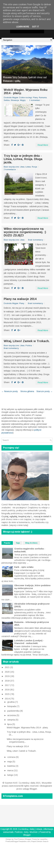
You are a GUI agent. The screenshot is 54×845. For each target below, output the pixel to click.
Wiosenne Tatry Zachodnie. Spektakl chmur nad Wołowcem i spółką (25, 79)
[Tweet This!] (15, 145)
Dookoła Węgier (11, 97)
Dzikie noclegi (25, 97)
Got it (35, 26)
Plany (35, 97)
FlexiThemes (19, 839)
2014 (7, 698)
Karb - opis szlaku (23, 567)
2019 (7, 676)
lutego (10, 775)
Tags (18, 543)
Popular (7, 543)
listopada (12, 706)
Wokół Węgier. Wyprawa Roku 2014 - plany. (25, 91)
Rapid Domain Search (39, 841)
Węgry (23, 100)
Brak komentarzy (35, 240)
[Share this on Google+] (19, 145)
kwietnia (11, 766)
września (11, 715)
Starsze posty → (44, 391)
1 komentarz (34, 100)
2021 (7, 667)
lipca (9, 724)
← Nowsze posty (10, 391)
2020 (7, 672)
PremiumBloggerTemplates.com (18, 841)
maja (9, 761)
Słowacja (15, 100)
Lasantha (43, 839)
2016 (7, 689)
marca (10, 770)
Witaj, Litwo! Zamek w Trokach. (27, 341)
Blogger (33, 789)
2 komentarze (10, 169)
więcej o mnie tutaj (18, 525)
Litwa (22, 167)
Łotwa (28, 167)
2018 (7, 681)
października (13, 711)
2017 (7, 685)
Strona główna (27, 391)
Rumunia (43, 97)
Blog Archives (31, 543)
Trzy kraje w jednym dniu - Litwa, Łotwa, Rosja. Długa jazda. (23, 159)
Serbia (7, 100)
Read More (43, 145)
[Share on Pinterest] (22, 145)
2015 (7, 694)
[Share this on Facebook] (12, 145)
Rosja (34, 167)
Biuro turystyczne (11, 167)
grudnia (11, 702)
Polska (29, 345)
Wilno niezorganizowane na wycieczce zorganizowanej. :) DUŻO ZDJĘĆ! (25, 232)
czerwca (11, 757)
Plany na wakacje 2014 (20, 299)
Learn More (22, 26)
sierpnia (11, 720)
